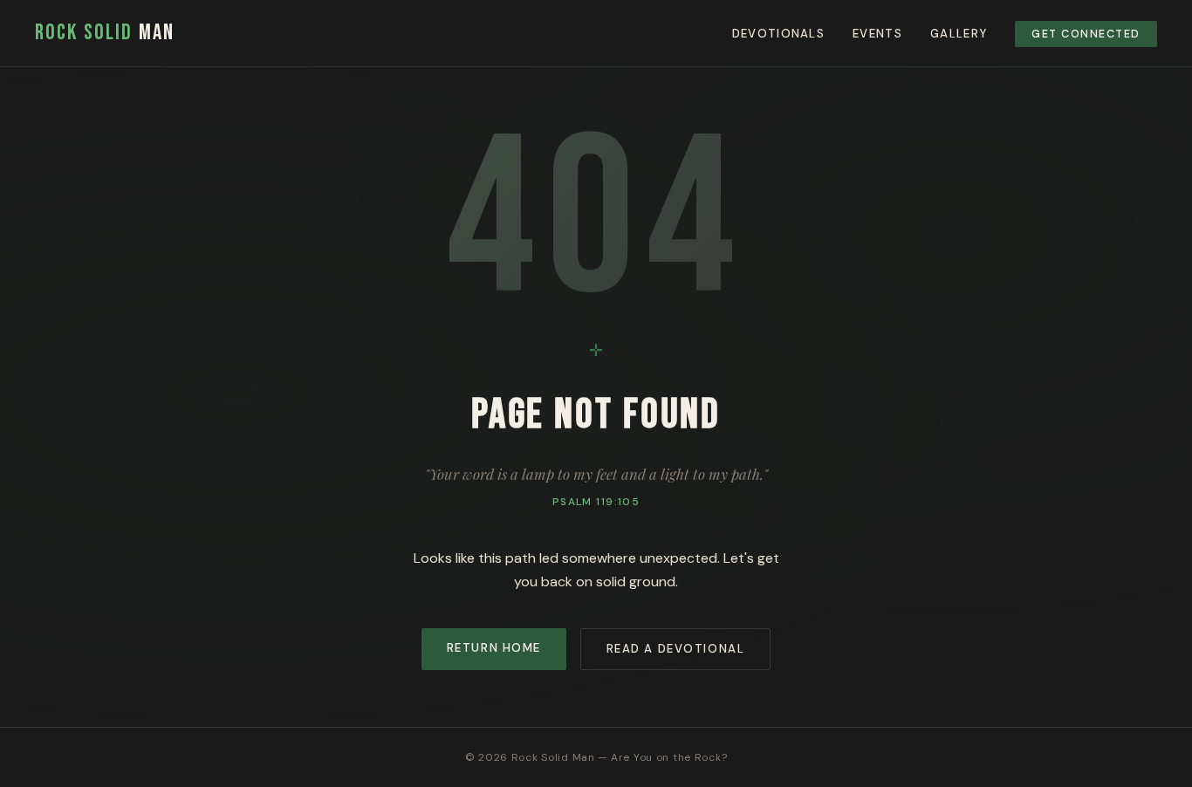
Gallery (958, 33)
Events (877, 33)
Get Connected (1085, 34)
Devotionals (778, 33)
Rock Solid (105, 32)
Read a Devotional (675, 648)
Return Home (494, 647)
